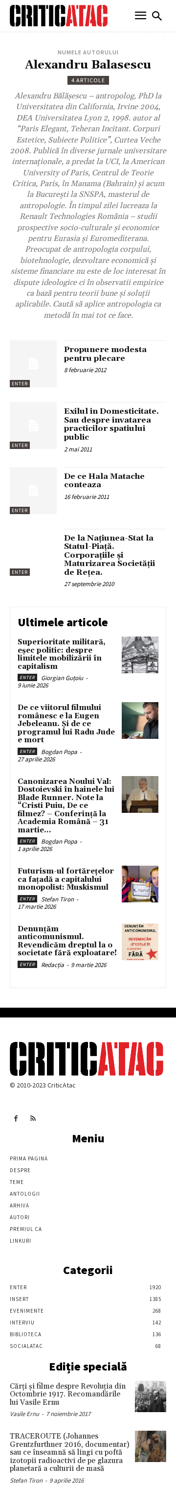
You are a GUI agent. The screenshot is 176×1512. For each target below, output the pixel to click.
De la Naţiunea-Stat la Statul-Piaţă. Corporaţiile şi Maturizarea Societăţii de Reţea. (109, 555)
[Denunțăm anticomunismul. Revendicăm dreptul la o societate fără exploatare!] (140, 941)
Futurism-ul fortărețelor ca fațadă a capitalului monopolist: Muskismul (66, 879)
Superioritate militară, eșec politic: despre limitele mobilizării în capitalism (62, 654)
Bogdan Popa (59, 752)
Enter (20, 383)
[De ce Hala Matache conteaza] (33, 490)
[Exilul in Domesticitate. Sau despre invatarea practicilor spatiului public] (33, 425)
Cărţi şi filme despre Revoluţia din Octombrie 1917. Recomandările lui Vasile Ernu (68, 1394)
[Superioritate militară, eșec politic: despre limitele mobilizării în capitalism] (140, 655)
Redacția (52, 965)
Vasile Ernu (24, 1414)
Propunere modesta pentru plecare (105, 354)
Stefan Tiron (57, 899)
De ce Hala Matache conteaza (104, 481)
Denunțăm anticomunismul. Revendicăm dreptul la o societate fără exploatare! (67, 941)
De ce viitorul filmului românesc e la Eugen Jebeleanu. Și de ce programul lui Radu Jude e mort (66, 724)
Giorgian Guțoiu (62, 678)
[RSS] (33, 1118)
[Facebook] (16, 1118)
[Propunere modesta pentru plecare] (33, 363)
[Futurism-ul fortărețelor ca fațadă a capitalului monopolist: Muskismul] (140, 884)
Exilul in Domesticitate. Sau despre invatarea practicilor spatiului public (111, 424)
